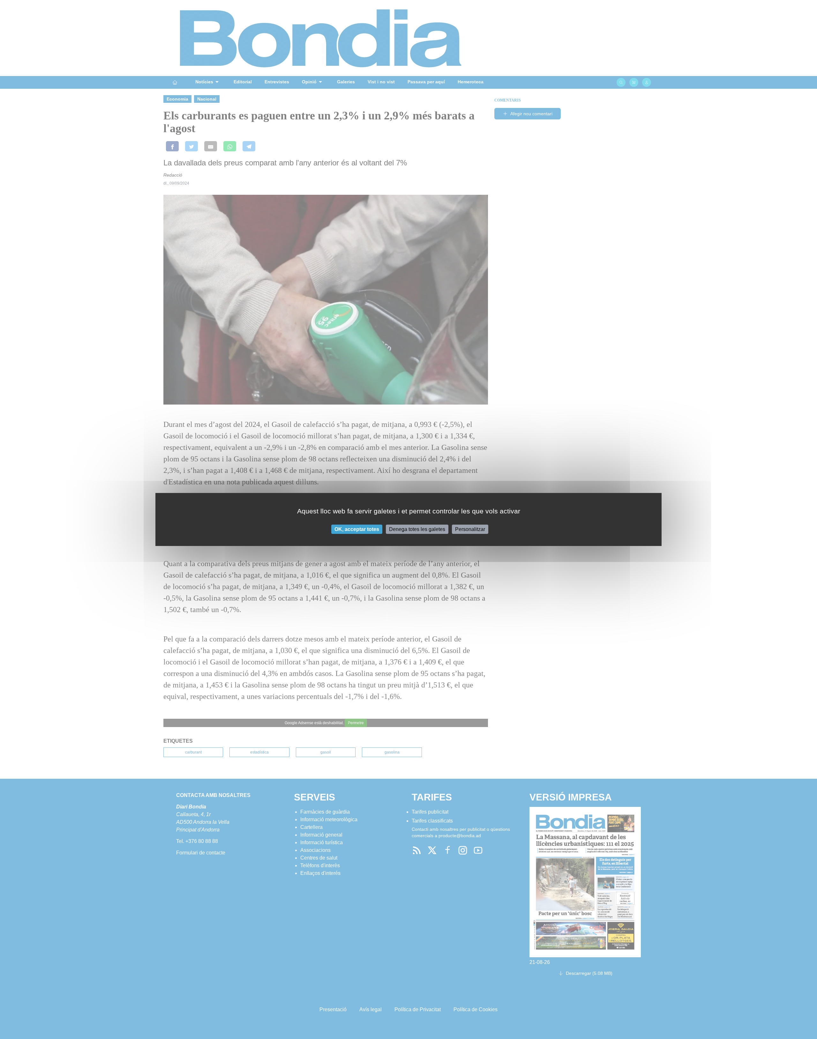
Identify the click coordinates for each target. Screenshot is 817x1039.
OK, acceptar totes (356, 529)
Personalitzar (470, 529)
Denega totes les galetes (417, 529)
